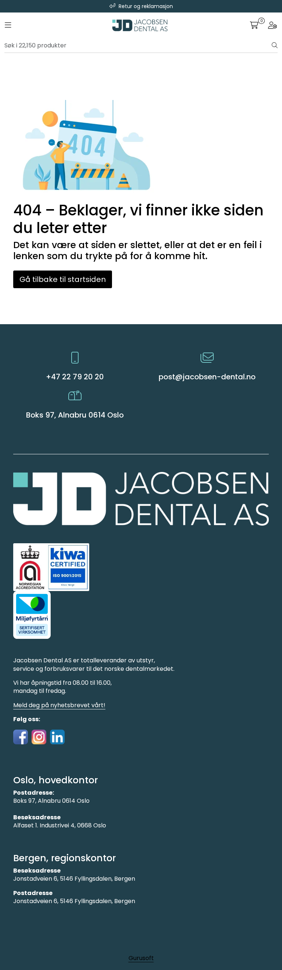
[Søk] (275, 45)
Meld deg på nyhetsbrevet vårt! (59, 705)
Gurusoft (141, 958)
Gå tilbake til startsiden (62, 279)
